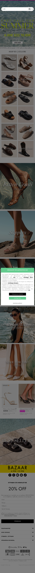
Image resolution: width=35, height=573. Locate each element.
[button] (32, 9)
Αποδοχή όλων (17, 298)
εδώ (29, 290)
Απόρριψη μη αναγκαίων (17, 294)
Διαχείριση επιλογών (17, 303)
